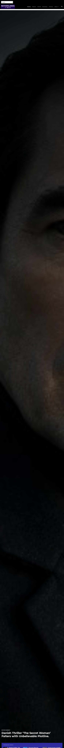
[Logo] (8, 7)
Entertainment (6, 730)
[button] (61, 6)
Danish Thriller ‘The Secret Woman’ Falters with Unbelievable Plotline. (26, 734)
